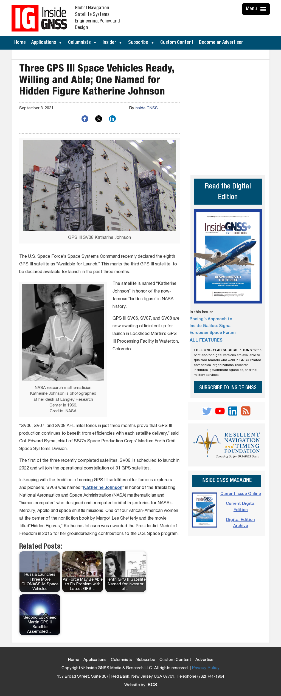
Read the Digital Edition (228, 192)
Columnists (79, 42)
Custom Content (176, 42)
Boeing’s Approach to (211, 319)
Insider (109, 42)
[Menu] (264, 9)
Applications (43, 42)
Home (20, 42)
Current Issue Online (240, 494)
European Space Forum (213, 333)
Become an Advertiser (221, 42)
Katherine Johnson (102, 488)
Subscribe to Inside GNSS (228, 388)
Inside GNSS (146, 108)
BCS (152, 685)
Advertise (204, 660)
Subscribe (138, 42)
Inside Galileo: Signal (211, 326)
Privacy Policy (206, 668)
